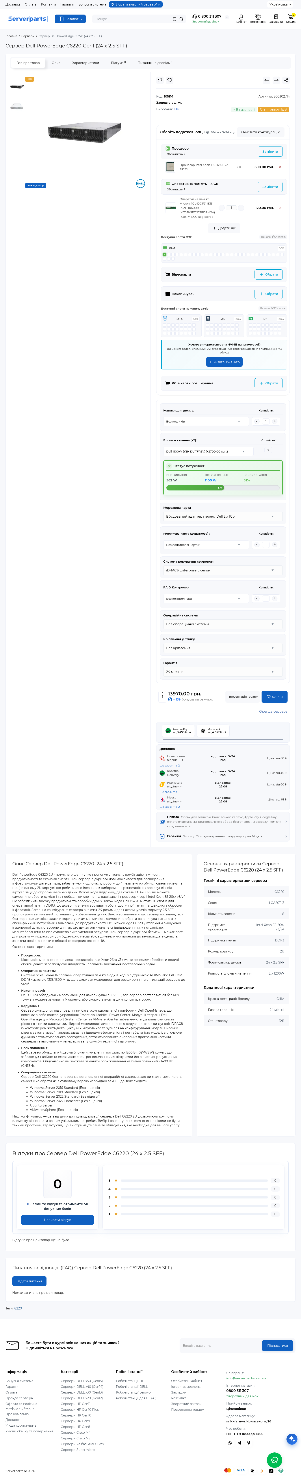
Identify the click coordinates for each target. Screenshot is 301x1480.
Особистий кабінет (186, 1381)
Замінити (270, 152)
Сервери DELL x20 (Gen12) (82, 1398)
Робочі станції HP (130, 1381)
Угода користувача (21, 1425)
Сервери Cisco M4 (76, 1433)
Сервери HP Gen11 (75, 1404)
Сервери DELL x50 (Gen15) (82, 1381)
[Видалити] (280, 167)
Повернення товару (187, 1410)
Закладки (178, 1392)
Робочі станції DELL (132, 1387)
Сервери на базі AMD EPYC (83, 1444)
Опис (56, 63)
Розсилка (178, 1398)
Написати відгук (57, 1220)
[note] (220, 132)
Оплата (31, 4)
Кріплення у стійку (179, 639)
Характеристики (85, 63)
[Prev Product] (266, 80)
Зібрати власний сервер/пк (137, 4)
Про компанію (17, 1414)
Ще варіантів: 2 (170, 765)
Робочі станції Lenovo (133, 1392)
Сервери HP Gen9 (75, 1421)
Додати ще (227, 228)
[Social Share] (286, 80)
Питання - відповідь (155, 63)
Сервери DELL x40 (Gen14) (82, 1387)
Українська (278, 4)
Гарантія (67, 4)
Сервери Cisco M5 (75, 1438)
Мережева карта (177, 508)
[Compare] (160, 80)
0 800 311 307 (209, 16)
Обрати (271, 274)
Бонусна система (92, 4)
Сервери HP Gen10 (76, 1415)
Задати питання (29, 1281)
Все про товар (28, 63)
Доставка (13, 4)
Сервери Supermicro (78, 1450)
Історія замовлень (186, 1387)
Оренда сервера (273, 711)
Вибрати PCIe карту (227, 361)
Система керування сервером (188, 561)
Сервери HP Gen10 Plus (80, 1410)
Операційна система (180, 615)
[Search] (181, 19)
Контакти (48, 4)
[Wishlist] (169, 80)
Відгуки (118, 63)
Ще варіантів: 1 (169, 792)
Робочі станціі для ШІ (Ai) (136, 1398)
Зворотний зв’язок (186, 1404)
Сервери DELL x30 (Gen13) (82, 1392)
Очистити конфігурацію (260, 132)
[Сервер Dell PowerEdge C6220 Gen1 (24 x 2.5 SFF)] (85, 132)
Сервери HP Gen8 (75, 1427)
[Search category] (174, 19)
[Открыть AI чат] (291, 1439)
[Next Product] (276, 80)
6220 (18, 1308)
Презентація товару (243, 696)
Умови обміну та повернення (29, 1431)
